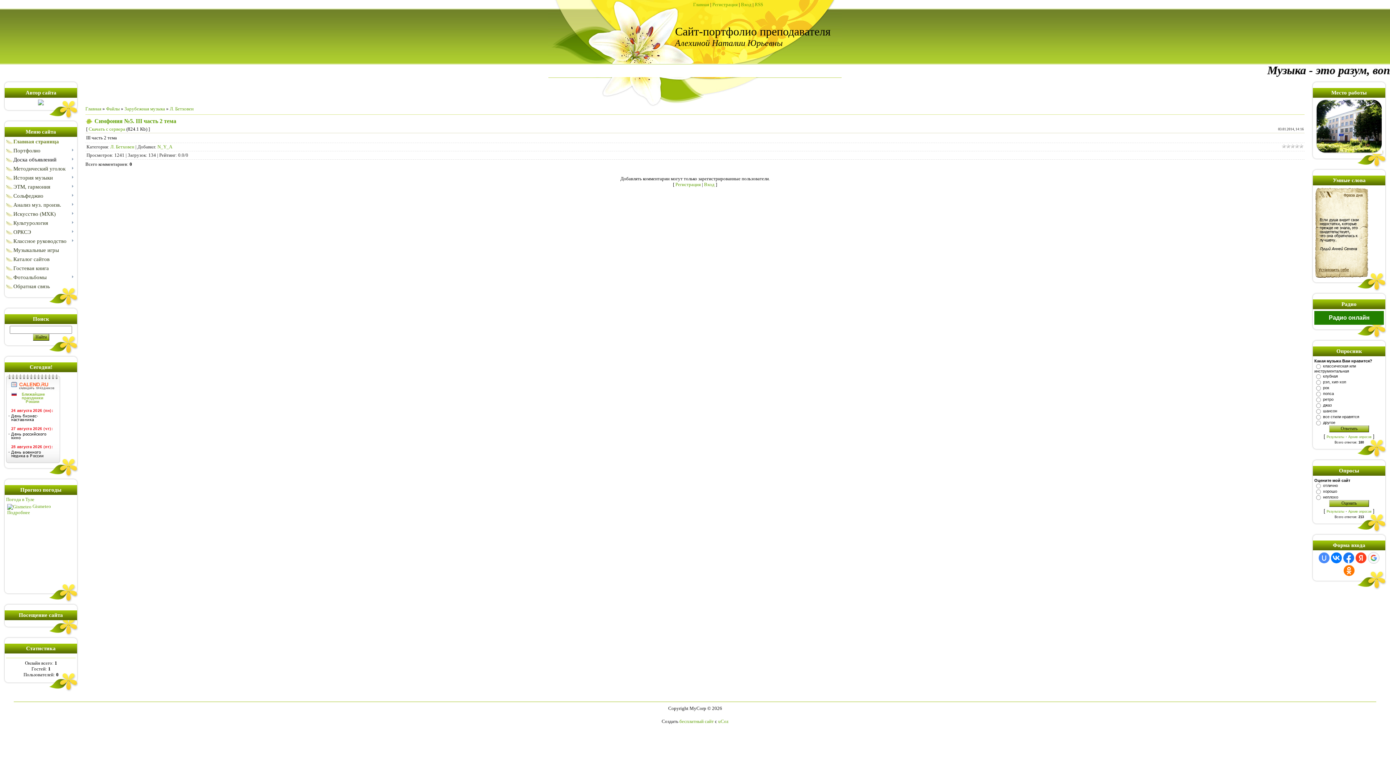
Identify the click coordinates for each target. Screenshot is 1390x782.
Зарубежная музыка (145, 109)
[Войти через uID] (1324, 557)
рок (1326, 388)
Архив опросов (1360, 437)
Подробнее (18, 512)
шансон (1330, 411)
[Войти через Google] (1374, 558)
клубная (1330, 376)
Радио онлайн (1349, 318)
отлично (1330, 485)
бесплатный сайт (696, 721)
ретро (1328, 399)
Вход (746, 4)
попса (1328, 393)
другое (1329, 422)
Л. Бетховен (182, 109)
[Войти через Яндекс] (1361, 557)
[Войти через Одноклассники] (1349, 570)
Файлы (113, 109)
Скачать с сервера (107, 129)
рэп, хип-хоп (1334, 382)
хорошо (1330, 491)
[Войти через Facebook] (1348, 557)
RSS (759, 4)
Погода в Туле (20, 499)
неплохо (1330, 497)
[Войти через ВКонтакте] (1336, 557)
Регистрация (725, 4)
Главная (701, 4)
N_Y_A (164, 147)
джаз (1327, 405)
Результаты (1335, 437)
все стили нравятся (1341, 417)
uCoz (723, 721)
